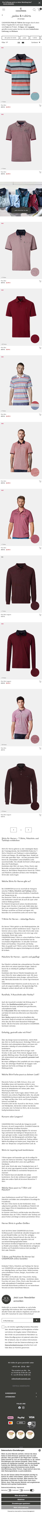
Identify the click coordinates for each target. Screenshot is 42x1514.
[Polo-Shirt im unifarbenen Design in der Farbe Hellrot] (21, 450)
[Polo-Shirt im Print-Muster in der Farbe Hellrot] (21, 250)
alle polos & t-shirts (10, 38)
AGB (21, 1447)
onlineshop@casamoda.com (21, 1379)
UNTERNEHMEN (10, 1397)
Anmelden (36, 1320)
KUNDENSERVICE (10, 1393)
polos (24, 38)
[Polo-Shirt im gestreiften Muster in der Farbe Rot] (21, 74)
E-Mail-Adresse (8, 1321)
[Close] (39, 3)
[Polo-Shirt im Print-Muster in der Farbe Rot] (21, 141)
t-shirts (35, 38)
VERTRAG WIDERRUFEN (21, 1386)
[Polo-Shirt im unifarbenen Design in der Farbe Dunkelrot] (21, 317)
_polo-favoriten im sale (21, 210)
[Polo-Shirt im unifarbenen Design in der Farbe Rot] (21, 584)
